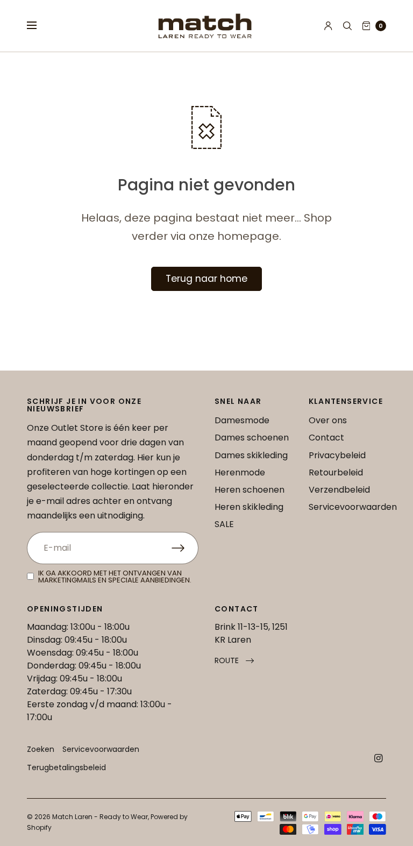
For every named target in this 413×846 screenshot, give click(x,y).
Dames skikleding (251, 455)
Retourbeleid (336, 472)
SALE (224, 524)
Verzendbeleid (339, 490)
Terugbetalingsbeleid (66, 767)
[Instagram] (378, 758)
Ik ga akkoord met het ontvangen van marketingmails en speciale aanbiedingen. (114, 577)
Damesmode (242, 420)
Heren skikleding (249, 507)
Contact (326, 437)
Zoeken (40, 749)
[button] (234, 660)
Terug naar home (206, 278)
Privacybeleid (337, 455)
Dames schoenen (252, 437)
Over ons (328, 420)
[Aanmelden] (185, 548)
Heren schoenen (249, 490)
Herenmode (240, 472)
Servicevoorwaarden (353, 507)
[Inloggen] (328, 25)
